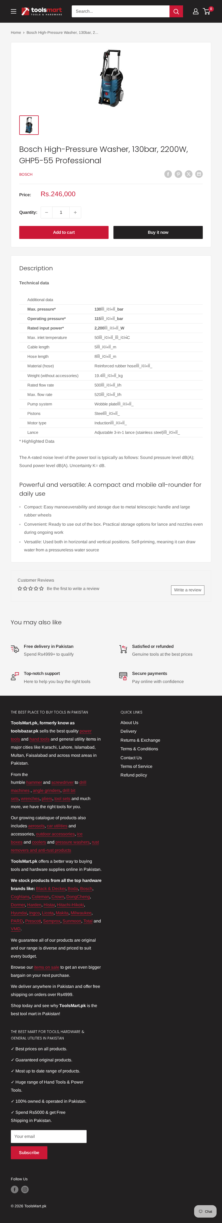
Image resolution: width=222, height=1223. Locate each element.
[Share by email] (199, 174)
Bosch (25, 174)
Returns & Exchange (140, 740)
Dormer (18, 904)
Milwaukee (81, 913)
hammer (34, 782)
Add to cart (64, 232)
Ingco (34, 913)
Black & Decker (51, 888)
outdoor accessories (55, 834)
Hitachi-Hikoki (70, 904)
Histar (49, 904)
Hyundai (19, 913)
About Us (129, 722)
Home (16, 32)
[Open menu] (13, 11)
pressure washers (73, 842)
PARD (17, 921)
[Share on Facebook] (168, 174)
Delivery (128, 731)
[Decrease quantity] (46, 212)
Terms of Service (136, 766)
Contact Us (131, 757)
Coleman (40, 896)
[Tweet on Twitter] (188, 174)
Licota (48, 913)
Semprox (51, 921)
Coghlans (20, 896)
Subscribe (29, 1152)
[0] (206, 11)
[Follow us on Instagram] (25, 1189)
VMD (16, 929)
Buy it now (158, 232)
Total (88, 921)
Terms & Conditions (139, 749)
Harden (34, 904)
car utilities (57, 826)
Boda (73, 888)
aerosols (36, 826)
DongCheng (78, 896)
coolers (39, 842)
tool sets (62, 798)
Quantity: (28, 212)
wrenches (30, 798)
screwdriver (62, 782)
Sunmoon (72, 921)
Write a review (187, 590)
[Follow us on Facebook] (14, 1189)
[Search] (176, 11)
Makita (62, 913)
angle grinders (46, 790)
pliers (47, 798)
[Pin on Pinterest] (178, 174)
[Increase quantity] (75, 212)
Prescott (33, 921)
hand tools (40, 739)
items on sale (46, 967)
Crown (57, 896)
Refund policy (133, 775)
